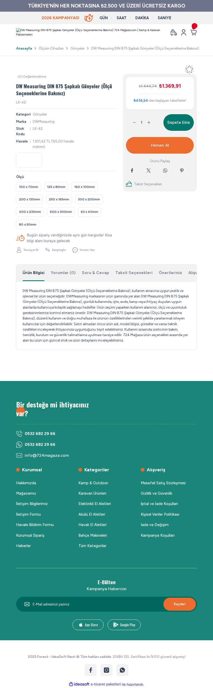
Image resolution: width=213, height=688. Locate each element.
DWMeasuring (44, 121)
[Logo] (90, 32)
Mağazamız (26, 493)
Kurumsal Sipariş (30, 535)
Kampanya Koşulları (158, 535)
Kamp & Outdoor (93, 483)
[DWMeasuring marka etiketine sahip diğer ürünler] (29, 160)
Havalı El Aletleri (92, 524)
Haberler (23, 545)
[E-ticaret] (106, 684)
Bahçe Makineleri (92, 535)
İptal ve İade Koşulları (159, 503)
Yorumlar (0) (63, 272)
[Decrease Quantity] (131, 122)
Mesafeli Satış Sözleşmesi (163, 483)
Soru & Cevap (95, 272)
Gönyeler (40, 114)
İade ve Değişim (155, 524)
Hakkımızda (26, 483)
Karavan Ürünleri (92, 493)
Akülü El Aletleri (91, 514)
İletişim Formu (28, 514)
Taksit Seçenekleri (133, 272)
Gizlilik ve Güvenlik (156, 493)
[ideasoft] (79, 684)
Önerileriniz (170, 272)
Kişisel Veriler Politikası (160, 514)
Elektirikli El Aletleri (94, 503)
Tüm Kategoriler (92, 545)
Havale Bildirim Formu (35, 524)
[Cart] (193, 32)
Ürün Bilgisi (33, 272)
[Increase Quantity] (152, 122)
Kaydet (180, 604)
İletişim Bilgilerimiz (32, 503)
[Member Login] (183, 32)
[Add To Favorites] (189, 69)
